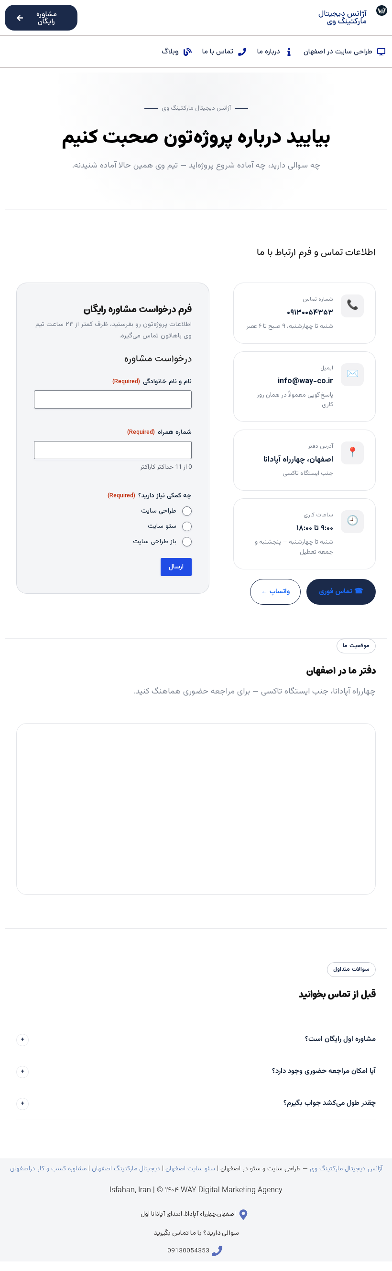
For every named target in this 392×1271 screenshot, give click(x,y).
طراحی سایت (158, 511)
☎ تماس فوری (341, 591)
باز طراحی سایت (154, 541)
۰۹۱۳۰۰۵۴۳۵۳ (310, 313)
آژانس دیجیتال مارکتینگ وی (346, 1169)
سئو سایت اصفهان (190, 1169)
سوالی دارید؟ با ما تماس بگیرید (196, 1233)
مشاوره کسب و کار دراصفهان (49, 1169)
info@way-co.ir (305, 382)
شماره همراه (159, 432)
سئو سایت (162, 526)
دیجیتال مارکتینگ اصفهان (126, 1169)
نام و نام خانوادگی (152, 382)
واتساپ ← (275, 592)
